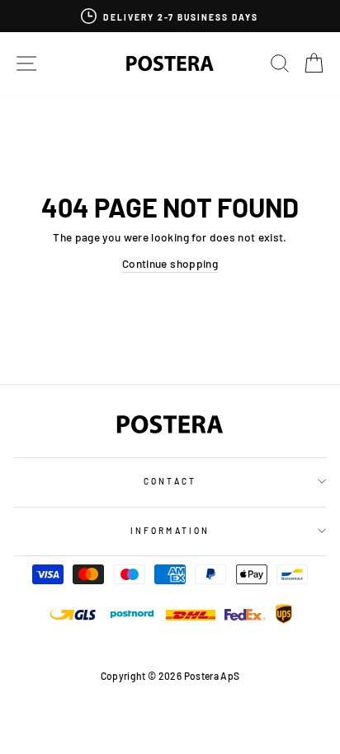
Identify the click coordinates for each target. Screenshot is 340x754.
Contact (170, 481)
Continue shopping (170, 263)
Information (170, 531)
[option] (170, 16)
